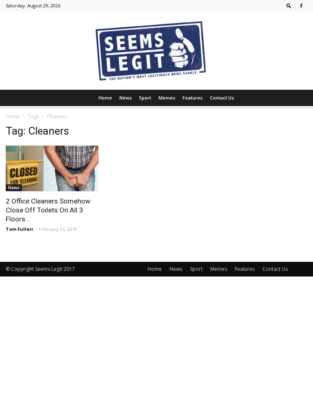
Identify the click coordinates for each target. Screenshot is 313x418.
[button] (289, 5)
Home (105, 98)
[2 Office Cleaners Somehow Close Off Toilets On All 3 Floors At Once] (52, 168)
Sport (145, 98)
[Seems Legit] (156, 50)
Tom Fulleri (19, 229)
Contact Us (222, 98)
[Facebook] (301, 5)
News (125, 98)
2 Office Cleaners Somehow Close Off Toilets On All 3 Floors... (48, 210)
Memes (167, 98)
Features (193, 98)
